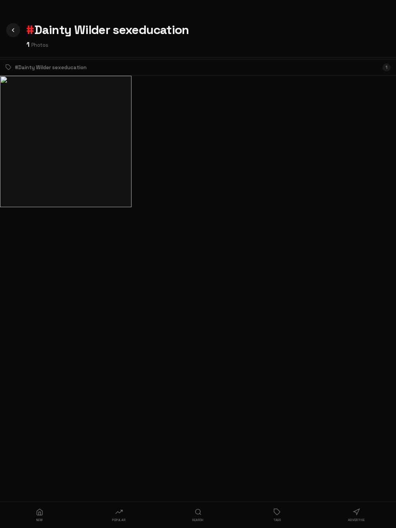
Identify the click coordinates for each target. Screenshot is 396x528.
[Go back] (13, 30)
